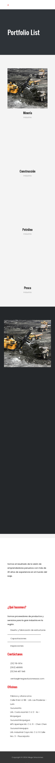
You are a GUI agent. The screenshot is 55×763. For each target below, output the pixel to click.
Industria (27, 117)
